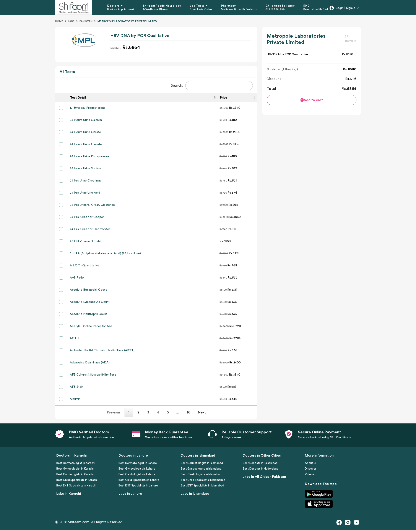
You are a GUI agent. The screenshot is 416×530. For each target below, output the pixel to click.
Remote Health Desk (316, 9)
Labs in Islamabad (195, 493)
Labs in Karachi (68, 493)
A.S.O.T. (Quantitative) (85, 265)
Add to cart (313, 100)
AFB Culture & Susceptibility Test (93, 374)
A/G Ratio (77, 277)
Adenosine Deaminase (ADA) (90, 362)
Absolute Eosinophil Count (88, 289)
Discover (310, 468)
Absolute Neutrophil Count (88, 314)
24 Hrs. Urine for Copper (87, 217)
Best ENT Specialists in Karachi (76, 485)
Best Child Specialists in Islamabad (203, 479)
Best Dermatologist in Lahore (138, 463)
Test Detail (78, 97)
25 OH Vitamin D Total (85, 241)
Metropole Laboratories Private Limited (127, 21)
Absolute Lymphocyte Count (90, 301)
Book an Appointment (120, 9)
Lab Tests (197, 5)
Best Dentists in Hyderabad (260, 468)
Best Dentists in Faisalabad (260, 463)
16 (188, 412)
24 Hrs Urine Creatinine (86, 180)
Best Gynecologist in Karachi (75, 468)
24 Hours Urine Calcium (86, 120)
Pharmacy (228, 5)
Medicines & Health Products (239, 9)
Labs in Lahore (130, 493)
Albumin (75, 398)
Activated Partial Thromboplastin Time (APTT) (102, 350)
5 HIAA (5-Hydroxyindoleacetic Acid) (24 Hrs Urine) (105, 253)
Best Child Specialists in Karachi (77, 479)
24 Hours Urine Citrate (85, 132)
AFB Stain (76, 386)
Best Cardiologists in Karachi (75, 474)
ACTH (74, 338)
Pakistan (86, 21)
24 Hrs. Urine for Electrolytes (90, 229)
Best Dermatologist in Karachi (75, 463)
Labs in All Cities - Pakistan (264, 476)
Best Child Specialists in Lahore (139, 479)
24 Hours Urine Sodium (85, 168)
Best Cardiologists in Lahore (137, 474)
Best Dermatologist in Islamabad (202, 463)
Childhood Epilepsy (280, 5)
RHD (306, 5)
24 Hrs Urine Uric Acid (85, 192)
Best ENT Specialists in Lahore (138, 485)
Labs (71, 21)
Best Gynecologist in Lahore (137, 468)
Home (59, 21)
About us (311, 463)
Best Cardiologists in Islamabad (201, 474)
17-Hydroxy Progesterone (88, 107)
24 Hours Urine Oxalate (86, 144)
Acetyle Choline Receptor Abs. (91, 326)
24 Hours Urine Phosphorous (89, 156)
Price (223, 97)
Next (202, 412)
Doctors (113, 5)
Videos (309, 474)
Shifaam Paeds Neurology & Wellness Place (162, 7)
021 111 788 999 (275, 9)
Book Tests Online (201, 9)
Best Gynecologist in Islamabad (201, 468)
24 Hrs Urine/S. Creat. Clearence (92, 204)
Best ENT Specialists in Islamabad (202, 485)
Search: (177, 85)
